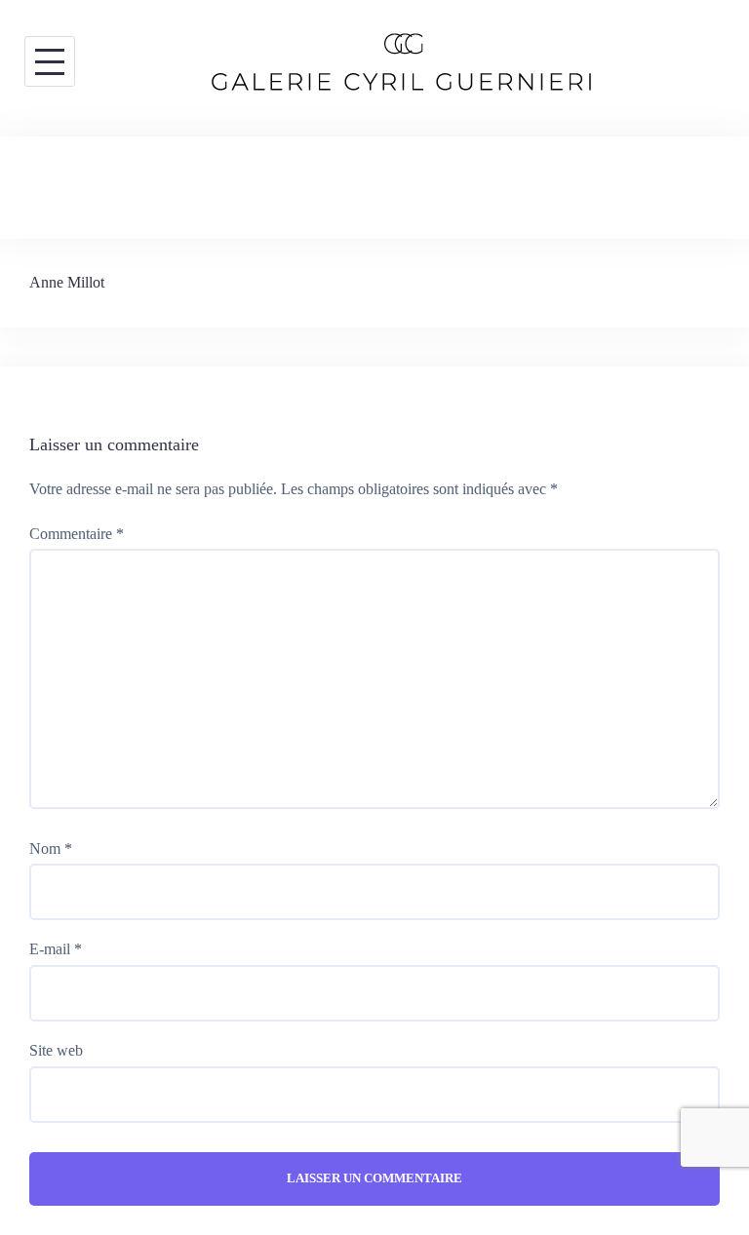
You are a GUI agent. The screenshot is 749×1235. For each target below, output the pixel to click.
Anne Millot (66, 282)
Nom (50, 848)
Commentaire (76, 533)
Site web (56, 1050)
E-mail (55, 949)
